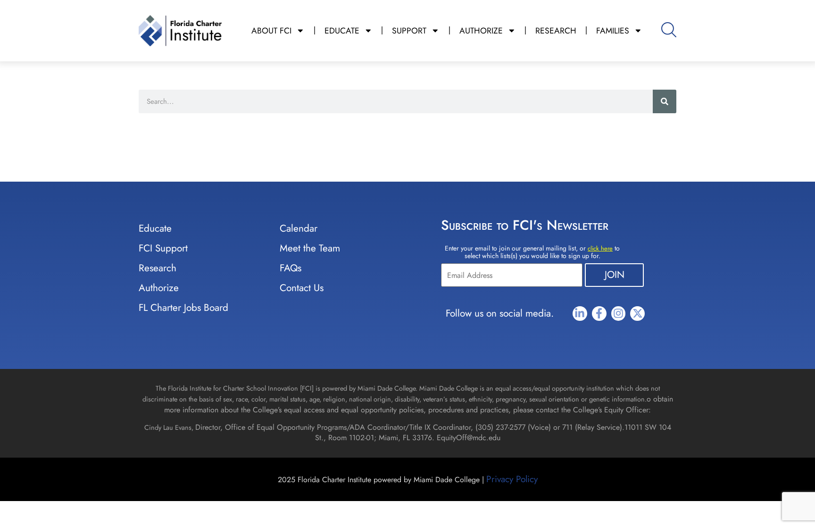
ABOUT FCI (271, 30)
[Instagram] (618, 313)
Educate (155, 228)
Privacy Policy (512, 478)
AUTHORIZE (481, 30)
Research (157, 268)
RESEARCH (555, 30)
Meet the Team (310, 248)
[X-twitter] (637, 313)
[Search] (664, 101)
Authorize (159, 288)
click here (600, 248)
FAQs (290, 268)
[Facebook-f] (599, 313)
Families (612, 30)
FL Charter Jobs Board (183, 308)
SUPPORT (409, 30)
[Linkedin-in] (580, 313)
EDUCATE (341, 30)
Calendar (298, 228)
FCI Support (163, 248)
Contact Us (302, 288)
